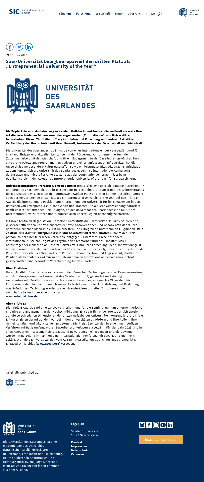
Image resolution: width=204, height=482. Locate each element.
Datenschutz (79, 450)
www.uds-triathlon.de (21, 296)
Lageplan (77, 424)
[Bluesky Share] (19, 47)
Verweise (77, 454)
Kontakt (76, 442)
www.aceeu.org (48, 343)
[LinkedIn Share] (29, 47)
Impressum (79, 446)
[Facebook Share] (10, 47)
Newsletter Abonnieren (161, 439)
